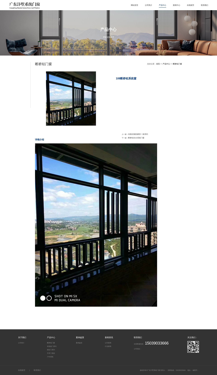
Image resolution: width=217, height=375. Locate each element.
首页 (158, 64)
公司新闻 (108, 343)
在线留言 (190, 5)
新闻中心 (176, 5)
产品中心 (162, 5)
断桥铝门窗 (177, 64)
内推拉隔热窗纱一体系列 (138, 134)
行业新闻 (108, 346)
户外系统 (50, 357)
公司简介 (148, 5)
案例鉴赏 (79, 343)
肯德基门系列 (52, 346)
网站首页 (134, 5)
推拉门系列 (51, 350)
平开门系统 (51, 353)
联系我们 (204, 5)
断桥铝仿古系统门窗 (136, 138)
